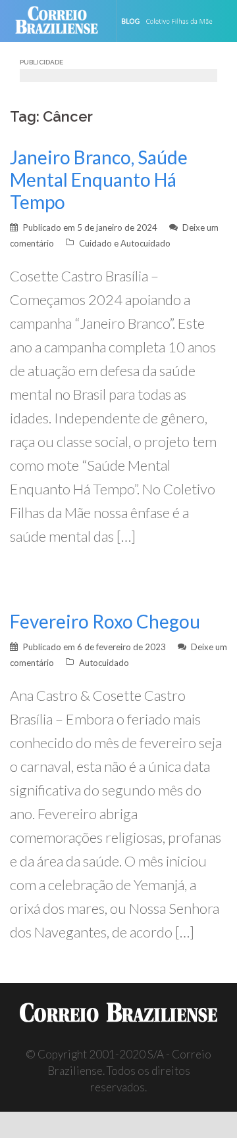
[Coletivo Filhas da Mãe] (175, 21)
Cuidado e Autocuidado (125, 243)
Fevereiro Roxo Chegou (105, 621)
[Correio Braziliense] (62, 21)
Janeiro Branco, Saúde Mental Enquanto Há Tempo (99, 179)
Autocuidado (104, 662)
